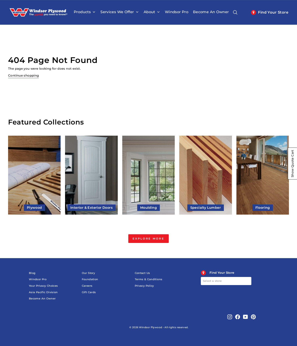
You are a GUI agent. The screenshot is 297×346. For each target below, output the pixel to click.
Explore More (148, 238)
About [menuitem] (149, 12)
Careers (87, 285)
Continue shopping (23, 75)
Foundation (90, 279)
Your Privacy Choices (43, 285)
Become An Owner (42, 298)
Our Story (88, 273)
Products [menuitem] (82, 12)
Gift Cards (89, 292)
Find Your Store (273, 12)
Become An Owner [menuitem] (211, 12)
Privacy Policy (144, 285)
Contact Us (142, 273)
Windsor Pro (37, 279)
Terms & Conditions (148, 279)
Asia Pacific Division (43, 292)
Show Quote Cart (292, 163)
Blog (32, 273)
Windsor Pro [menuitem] (176, 12)
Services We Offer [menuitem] (117, 12)
